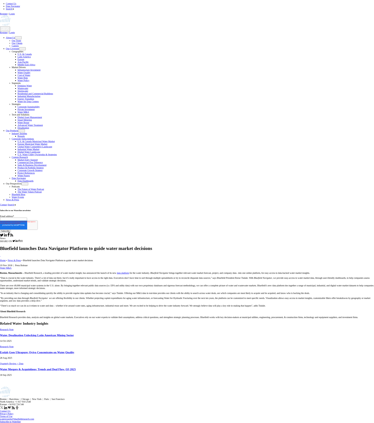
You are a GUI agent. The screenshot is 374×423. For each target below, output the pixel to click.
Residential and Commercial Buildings (35, 93)
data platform (123, 273)
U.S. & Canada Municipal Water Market (36, 141)
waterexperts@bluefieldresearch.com (17, 419)
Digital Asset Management (30, 117)
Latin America (24, 57)
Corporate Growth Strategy (30, 170)
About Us (10, 37)
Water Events (18, 197)
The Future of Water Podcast (31, 189)
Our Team (16, 40)
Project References (26, 173)
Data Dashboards (25, 181)
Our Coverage (12, 48)
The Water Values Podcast (30, 192)
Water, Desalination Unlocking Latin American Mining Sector (37, 335)
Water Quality (24, 72)
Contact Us (11, 3)
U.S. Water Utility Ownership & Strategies (37, 154)
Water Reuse (23, 122)
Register (4, 14)
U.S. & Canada (25, 54)
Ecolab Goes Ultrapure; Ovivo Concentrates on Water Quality (37, 352)
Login (12, 14)
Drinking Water (25, 85)
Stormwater (23, 91)
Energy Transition (26, 99)
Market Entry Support (28, 160)
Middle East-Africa (26, 64)
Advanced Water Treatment (30, 125)
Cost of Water (24, 75)
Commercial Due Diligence (30, 162)
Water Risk (23, 78)
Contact (3, 204)
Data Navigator (13, 6)
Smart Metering (25, 120)
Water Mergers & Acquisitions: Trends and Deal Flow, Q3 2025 (38, 369)
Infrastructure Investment (29, 70)
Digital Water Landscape (29, 152)
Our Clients (17, 43)
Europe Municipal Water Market (32, 144)
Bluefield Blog (18, 194)
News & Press (12, 199)
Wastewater (23, 88)
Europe (21, 59)
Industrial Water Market (28, 149)
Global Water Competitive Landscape (35, 146)
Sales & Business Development (32, 165)
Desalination (23, 128)
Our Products (12, 130)
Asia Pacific (23, 62)
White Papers (24, 175)
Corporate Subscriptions (23, 139)
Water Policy (23, 80)
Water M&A (23, 112)
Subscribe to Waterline (10, 421)
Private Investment (26, 109)
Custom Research (20, 157)
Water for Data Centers (28, 101)
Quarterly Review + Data (11, 363)
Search (9, 9)
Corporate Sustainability (29, 107)
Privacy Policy (6, 413)
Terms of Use (6, 416)
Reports (21, 136)
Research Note (7, 329)
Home (3, 260)
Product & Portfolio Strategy (31, 167)
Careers (15, 46)
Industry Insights (19, 133)
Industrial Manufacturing (29, 96)
